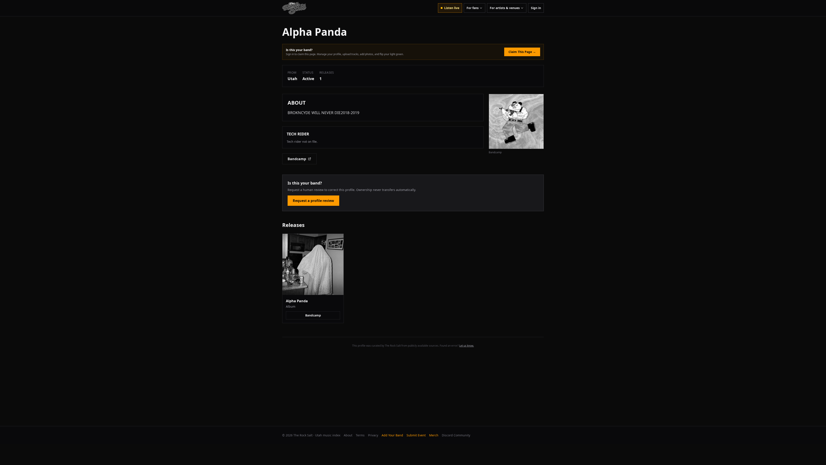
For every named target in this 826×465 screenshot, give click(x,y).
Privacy (373, 435)
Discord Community (456, 435)
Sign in (536, 8)
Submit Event (416, 435)
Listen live (451, 8)
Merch (433, 435)
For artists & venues (505, 8)
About (348, 435)
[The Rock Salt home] (294, 8)
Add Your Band (392, 435)
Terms (360, 435)
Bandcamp (297, 159)
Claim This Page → (522, 52)
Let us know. (466, 345)
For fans (473, 8)
